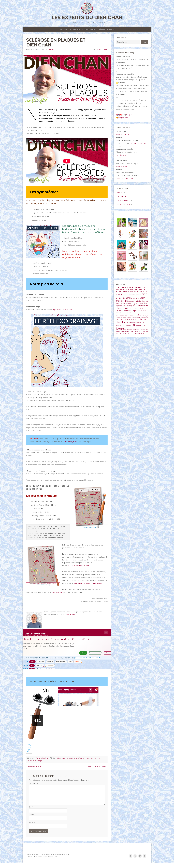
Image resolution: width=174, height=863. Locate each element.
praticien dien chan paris (123, 326)
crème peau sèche (136, 294)
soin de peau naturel (138, 329)
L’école (102, 29)
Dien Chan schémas (126, 303)
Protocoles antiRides (34, 766)
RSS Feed (57, 857)
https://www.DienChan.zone (62, 310)
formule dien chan (136, 313)
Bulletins (110, 29)
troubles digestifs (138, 333)
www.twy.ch (70, 615)
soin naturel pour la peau (141, 331)
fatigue (131, 305)
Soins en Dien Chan (42, 758)
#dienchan (60, 758)
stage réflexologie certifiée (124, 333)
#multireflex (127, 287)
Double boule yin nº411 (71, 442)
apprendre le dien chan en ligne (134, 291)
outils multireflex (131, 322)
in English (129, 115)
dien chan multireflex (134, 301)
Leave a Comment (102, 49)
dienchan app (136, 298)
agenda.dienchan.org (138, 143)
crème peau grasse (127, 294)
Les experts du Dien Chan (87, 17)
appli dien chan (135, 289)
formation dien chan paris (127, 311)
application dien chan (122, 289)
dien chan (67, 758)
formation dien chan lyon (132, 308)
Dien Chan (63, 29)
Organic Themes (47, 857)
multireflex (51, 49)
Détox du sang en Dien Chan (97, 766)
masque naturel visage (133, 317)
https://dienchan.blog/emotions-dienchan (88, 583)
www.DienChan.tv (58, 593)
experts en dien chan (122, 305)
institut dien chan (141, 315)
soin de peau (128, 329)
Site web (32, 822)
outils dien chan (130, 320)
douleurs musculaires (140, 303)
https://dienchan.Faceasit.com (78, 566)
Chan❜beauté (75, 29)
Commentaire (34, 784)
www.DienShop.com (123, 167)
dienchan (74, 758)
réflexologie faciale (84, 758)
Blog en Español (124, 118)
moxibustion (145, 317)
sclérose (93, 758)
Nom (31, 807)
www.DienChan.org (122, 134)
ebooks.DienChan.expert (124, 178)
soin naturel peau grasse (127, 331)
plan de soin (141, 322)
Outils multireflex (89, 29)
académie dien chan (139, 287)
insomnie (132, 315)
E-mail (31, 815)
